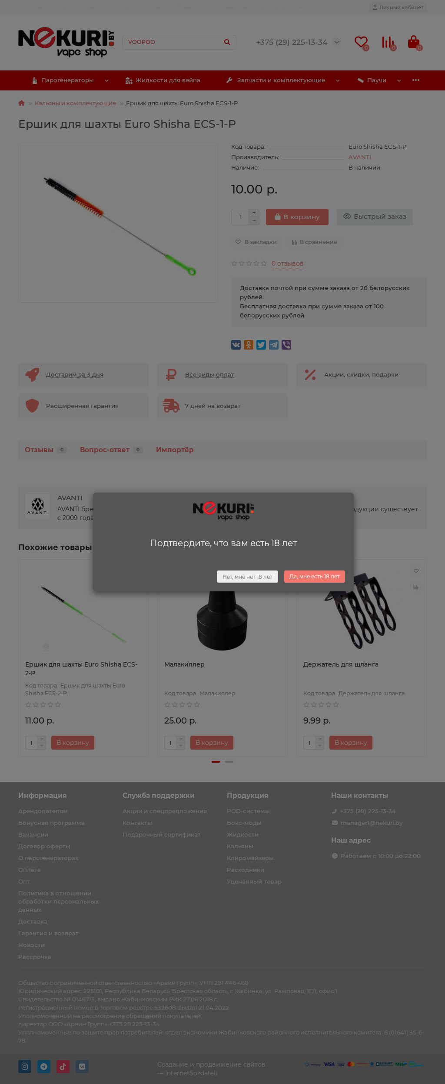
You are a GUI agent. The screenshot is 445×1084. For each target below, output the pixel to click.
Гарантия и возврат (107, 6)
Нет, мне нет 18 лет (247, 577)
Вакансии (190, 6)
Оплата (63, 6)
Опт (317, 6)
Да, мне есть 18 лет (314, 576)
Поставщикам (231, 6)
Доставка (31, 6)
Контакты (155, 6)
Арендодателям (281, 6)
